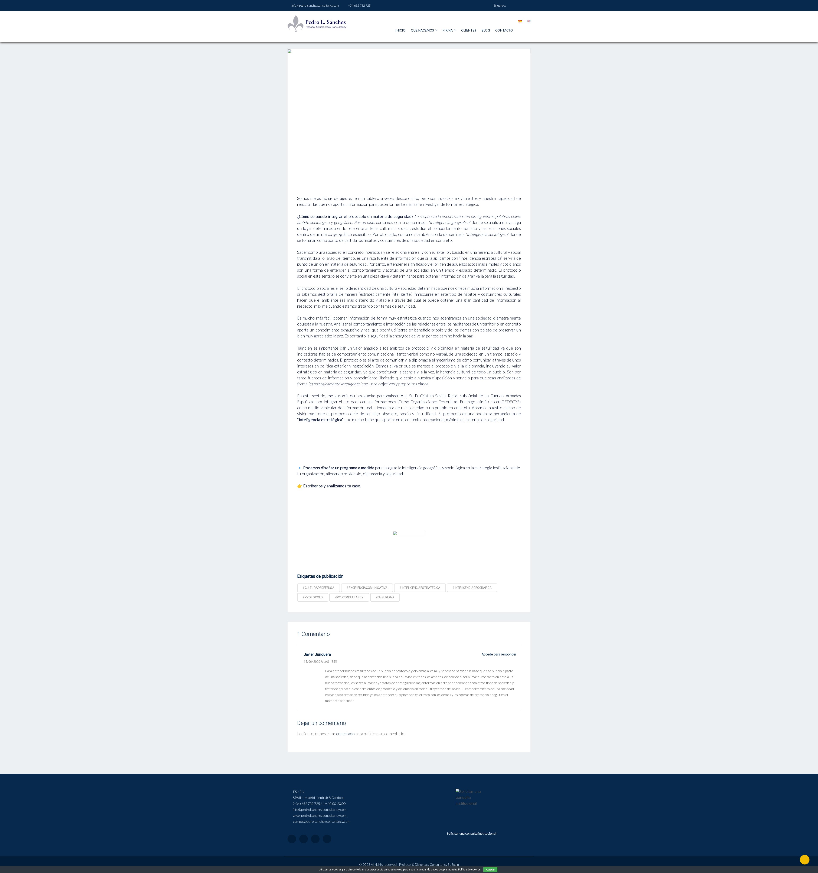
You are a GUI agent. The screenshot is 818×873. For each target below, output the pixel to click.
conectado (345, 733)
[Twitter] (303, 839)
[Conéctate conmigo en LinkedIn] (514, 5)
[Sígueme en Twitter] (525, 5)
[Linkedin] (327, 839)
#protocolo (313, 597)
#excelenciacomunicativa (367, 587)
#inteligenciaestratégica (420, 587)
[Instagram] (315, 839)
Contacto (504, 30)
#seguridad (385, 597)
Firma (447, 30)
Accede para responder (499, 654)
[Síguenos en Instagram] (519, 5)
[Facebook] (292, 839)
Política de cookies (469, 869)
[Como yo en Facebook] (509, 5)
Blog (485, 30)
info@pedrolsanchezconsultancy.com (315, 5)
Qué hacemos (422, 30)
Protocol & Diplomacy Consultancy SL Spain (429, 864)
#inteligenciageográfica (471, 587)
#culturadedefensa (318, 587)
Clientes (468, 30)
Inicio (400, 30)
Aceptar (490, 869)
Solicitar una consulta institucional (471, 833)
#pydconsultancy (349, 597)
